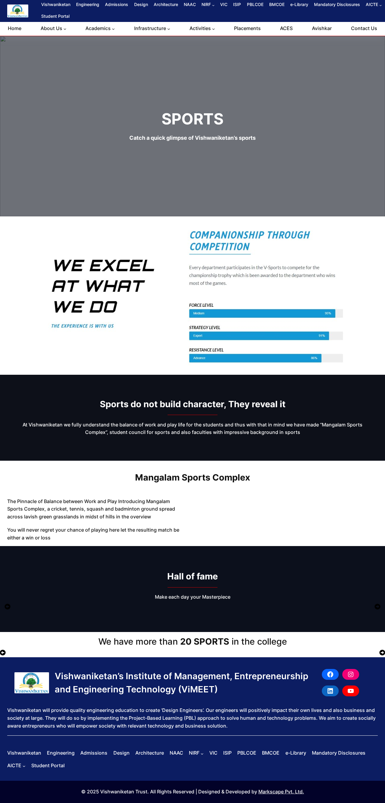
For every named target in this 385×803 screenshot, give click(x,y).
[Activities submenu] (213, 28)
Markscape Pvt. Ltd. (281, 792)
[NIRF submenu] (213, 5)
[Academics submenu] (113, 28)
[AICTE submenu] (380, 5)
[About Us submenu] (64, 28)
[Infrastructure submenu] (168, 28)
